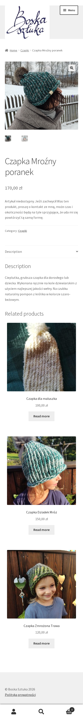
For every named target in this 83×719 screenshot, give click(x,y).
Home (13, 50)
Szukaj (41, 712)
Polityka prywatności (20, 695)
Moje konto (14, 712)
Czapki (24, 50)
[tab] (41, 252)
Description (13, 251)
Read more (41, 416)
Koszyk (64, 708)
